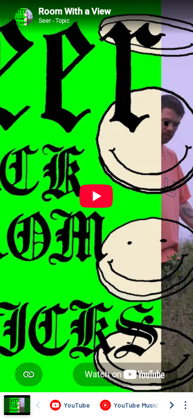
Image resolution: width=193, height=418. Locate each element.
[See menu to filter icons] (185, 405)
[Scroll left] (37, 405)
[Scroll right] (171, 405)
